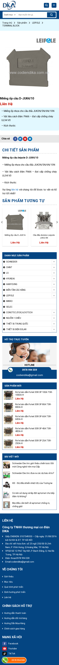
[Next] (56, 228)
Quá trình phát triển (13, 587)
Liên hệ (7, 597)
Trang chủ (7, 23)
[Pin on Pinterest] (25, 139)
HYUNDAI (10, 278)
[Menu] (54, 5)
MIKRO (9, 301)
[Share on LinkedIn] (30, 139)
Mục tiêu (8, 582)
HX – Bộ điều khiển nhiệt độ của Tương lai (32, 483)
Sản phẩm (22, 23)
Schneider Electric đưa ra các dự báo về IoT (33, 473)
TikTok (11, 653)
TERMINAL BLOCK (10, 25)
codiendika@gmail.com (29, 375)
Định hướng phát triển (14, 592)
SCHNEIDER (11, 262)
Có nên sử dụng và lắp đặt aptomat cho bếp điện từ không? (33, 495)
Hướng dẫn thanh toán (15, 613)
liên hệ (15, 189)
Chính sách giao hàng (14, 628)
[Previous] (2, 228)
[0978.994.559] (5, 660)
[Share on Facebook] (15, 139)
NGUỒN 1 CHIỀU (13, 318)
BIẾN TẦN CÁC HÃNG (16, 290)
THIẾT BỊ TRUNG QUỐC (17, 324)
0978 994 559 (29, 369)
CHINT (9, 267)
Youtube (12, 648)
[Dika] (13, 5)
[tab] (29, 150)
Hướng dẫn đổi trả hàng (15, 618)
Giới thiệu (8, 576)
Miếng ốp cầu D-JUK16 (15, 235)
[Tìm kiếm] (46, 5)
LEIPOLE (36, 23)
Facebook (13, 643)
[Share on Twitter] (20, 139)
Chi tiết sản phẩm (20, 150)
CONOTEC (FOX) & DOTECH (19, 312)
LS (7, 273)
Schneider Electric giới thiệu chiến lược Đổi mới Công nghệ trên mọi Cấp (33, 465)
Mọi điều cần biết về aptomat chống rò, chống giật (31, 505)
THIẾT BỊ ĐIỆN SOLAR (16, 329)
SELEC (9, 307)
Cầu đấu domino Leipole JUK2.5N (44, 236)
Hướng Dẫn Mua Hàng (14, 623)
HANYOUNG (11, 284)
